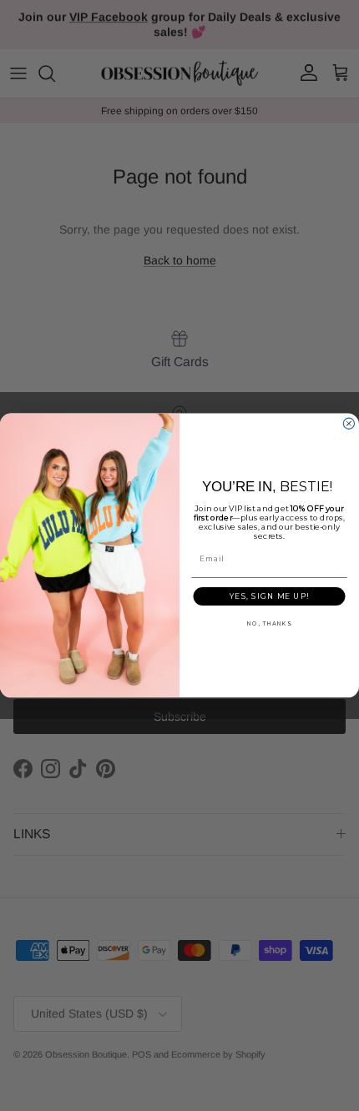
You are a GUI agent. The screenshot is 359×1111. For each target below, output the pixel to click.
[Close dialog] (348, 423)
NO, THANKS (269, 624)
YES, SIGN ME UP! (269, 595)
